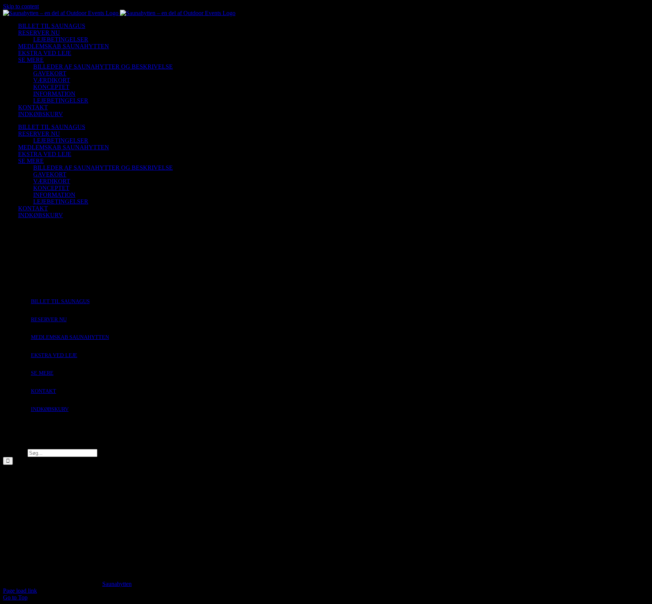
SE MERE (42, 373)
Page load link (20, 590)
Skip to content (21, 6)
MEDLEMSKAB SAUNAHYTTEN (70, 337)
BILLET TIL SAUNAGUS (60, 301)
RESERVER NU (49, 319)
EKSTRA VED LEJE (54, 355)
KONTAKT (43, 391)
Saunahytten (117, 584)
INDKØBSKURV (50, 409)
